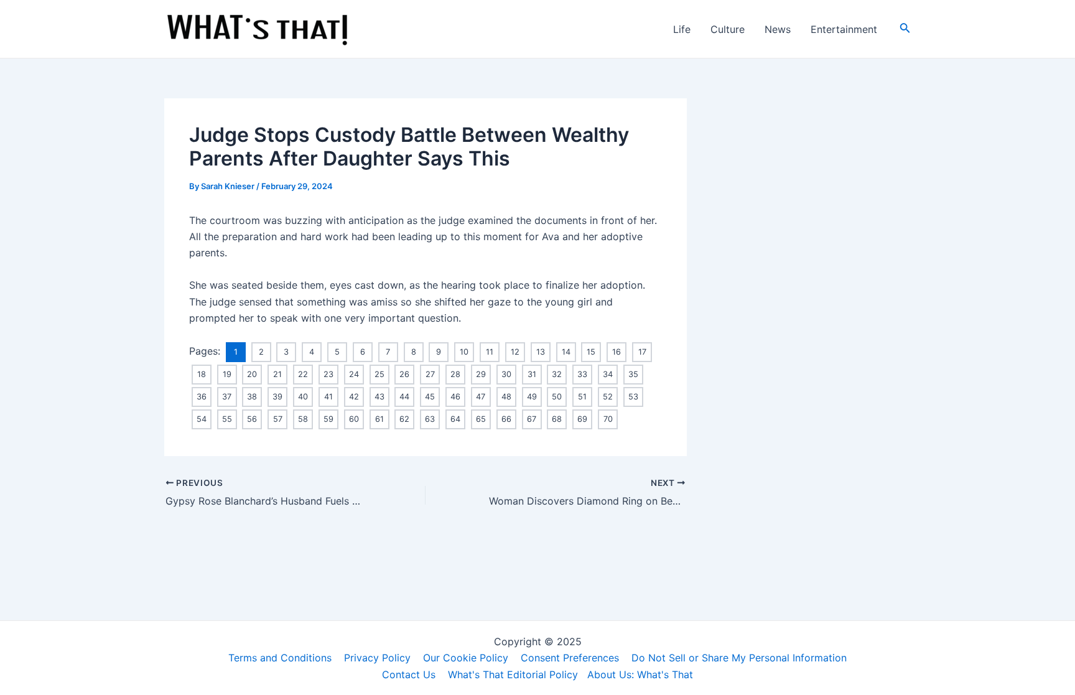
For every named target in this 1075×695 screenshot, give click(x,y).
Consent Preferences (570, 657)
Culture (727, 29)
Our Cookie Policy (465, 657)
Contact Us (408, 674)
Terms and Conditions (280, 657)
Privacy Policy (377, 657)
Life (682, 29)
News (778, 29)
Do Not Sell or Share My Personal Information (739, 657)
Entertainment (844, 29)
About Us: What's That (640, 674)
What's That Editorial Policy (513, 674)
